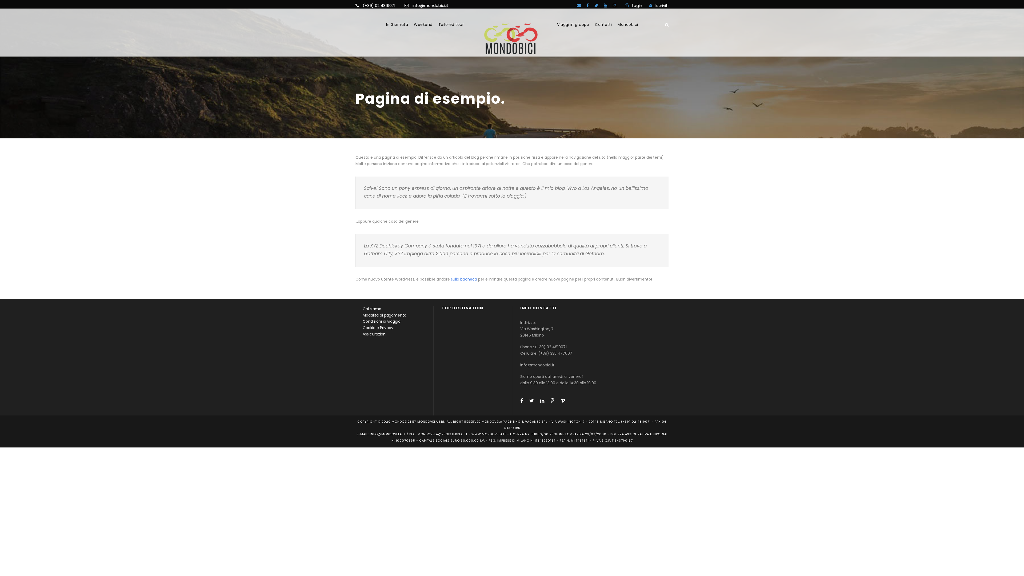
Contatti (603, 24)
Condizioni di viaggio (382, 321)
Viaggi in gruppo (573, 24)
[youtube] (605, 5)
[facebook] (587, 5)
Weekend (423, 24)
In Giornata (397, 24)
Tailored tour (451, 24)
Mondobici (628, 24)
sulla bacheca (464, 279)
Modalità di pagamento (384, 315)
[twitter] (596, 5)
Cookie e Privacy (378, 327)
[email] (579, 5)
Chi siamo (372, 308)
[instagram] (614, 5)
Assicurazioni (374, 334)
